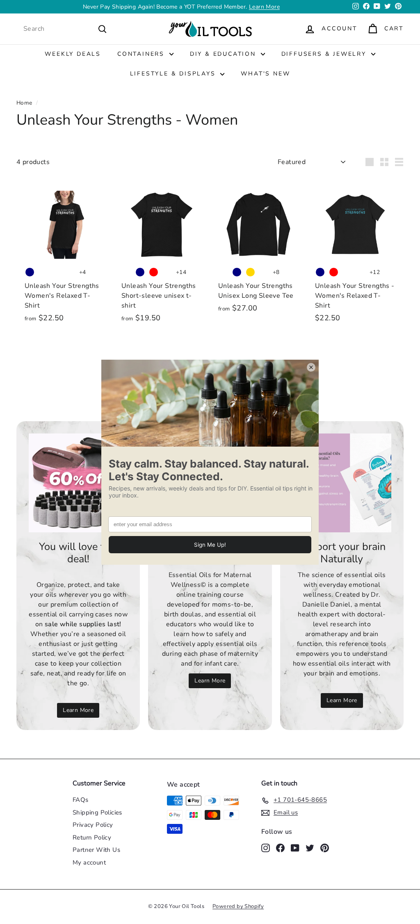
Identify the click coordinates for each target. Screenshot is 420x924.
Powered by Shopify (238, 906)
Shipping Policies (97, 812)
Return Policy (92, 837)
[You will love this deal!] (78, 482)
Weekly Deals (73, 54)
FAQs (81, 800)
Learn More (264, 7)
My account (89, 862)
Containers (142, 54)
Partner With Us (96, 850)
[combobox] (65, 28)
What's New (265, 74)
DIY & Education (224, 54)
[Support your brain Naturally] (341, 482)
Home (24, 103)
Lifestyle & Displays (174, 74)
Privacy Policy (93, 825)
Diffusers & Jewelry (325, 54)
